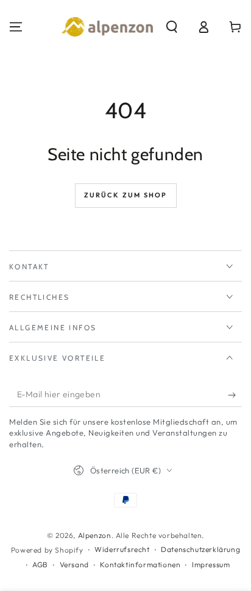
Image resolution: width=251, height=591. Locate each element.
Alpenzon (94, 535)
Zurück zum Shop (126, 195)
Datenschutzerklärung (200, 549)
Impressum (211, 564)
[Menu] (16, 26)
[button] (172, 26)
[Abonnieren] (235, 394)
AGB (40, 564)
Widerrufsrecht (121, 549)
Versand (74, 564)
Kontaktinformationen (140, 564)
